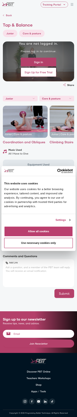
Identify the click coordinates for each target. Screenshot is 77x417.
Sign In (38, 62)
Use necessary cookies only (38, 242)
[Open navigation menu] (72, 4)
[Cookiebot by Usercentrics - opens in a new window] (57, 171)
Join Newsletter (39, 343)
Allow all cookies (38, 231)
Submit (64, 293)
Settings (61, 219)
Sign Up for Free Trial (38, 72)
